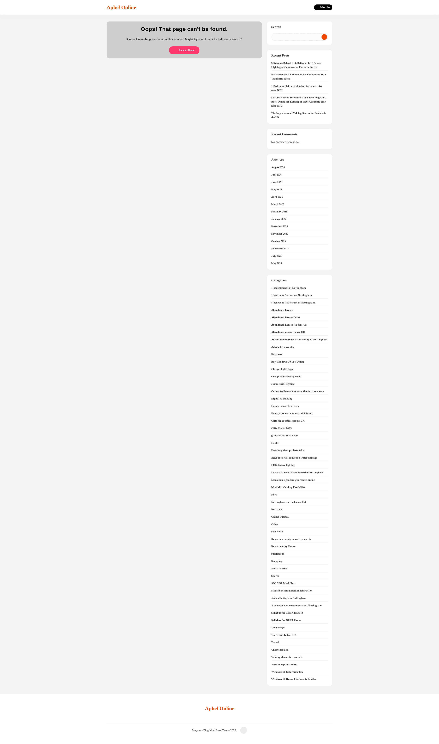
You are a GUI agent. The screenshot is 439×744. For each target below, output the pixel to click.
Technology (278, 627)
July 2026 (276, 174)
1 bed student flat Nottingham (288, 287)
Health (275, 442)
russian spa (277, 553)
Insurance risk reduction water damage (294, 457)
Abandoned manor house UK (288, 332)
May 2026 (276, 189)
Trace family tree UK (283, 634)
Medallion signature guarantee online (293, 479)
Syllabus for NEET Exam (286, 620)
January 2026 (278, 219)
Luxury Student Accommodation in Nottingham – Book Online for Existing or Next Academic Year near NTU (299, 101)
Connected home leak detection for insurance (297, 391)
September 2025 (280, 248)
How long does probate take (287, 450)
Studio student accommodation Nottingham (296, 605)
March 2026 (277, 204)
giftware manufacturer (284, 435)
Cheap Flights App (282, 369)
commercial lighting (283, 383)
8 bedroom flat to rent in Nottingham (293, 302)
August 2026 (278, 167)
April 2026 (277, 197)
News (274, 494)
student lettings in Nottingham (288, 597)
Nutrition (276, 509)
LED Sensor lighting (283, 465)
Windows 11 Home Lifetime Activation (294, 679)
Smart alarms (279, 568)
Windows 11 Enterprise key (287, 671)
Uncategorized (279, 649)
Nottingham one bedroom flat (288, 501)
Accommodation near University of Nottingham (299, 339)
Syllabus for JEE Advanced (287, 612)
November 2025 (279, 234)
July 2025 (276, 256)
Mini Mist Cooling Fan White (288, 487)
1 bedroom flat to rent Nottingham (291, 295)
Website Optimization (283, 664)
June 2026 (276, 182)
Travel (275, 642)
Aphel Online (121, 7)
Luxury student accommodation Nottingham (297, 472)
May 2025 (276, 263)
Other (274, 524)
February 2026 (279, 211)
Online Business (280, 516)
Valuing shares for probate (287, 657)
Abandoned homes (282, 309)
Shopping (276, 561)
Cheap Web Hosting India (286, 376)
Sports (275, 575)
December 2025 (279, 226)
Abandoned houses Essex (285, 317)
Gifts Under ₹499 (281, 428)
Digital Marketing (281, 398)
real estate (277, 531)
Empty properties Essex (285, 405)
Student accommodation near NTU (291, 590)
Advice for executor (283, 346)
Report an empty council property (291, 538)
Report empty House (283, 546)
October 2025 (278, 241)
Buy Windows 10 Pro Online (287, 361)
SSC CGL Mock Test (283, 583)
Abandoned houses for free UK (289, 324)
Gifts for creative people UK (288, 420)
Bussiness (276, 354)
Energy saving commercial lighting (291, 413)
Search (276, 27)
